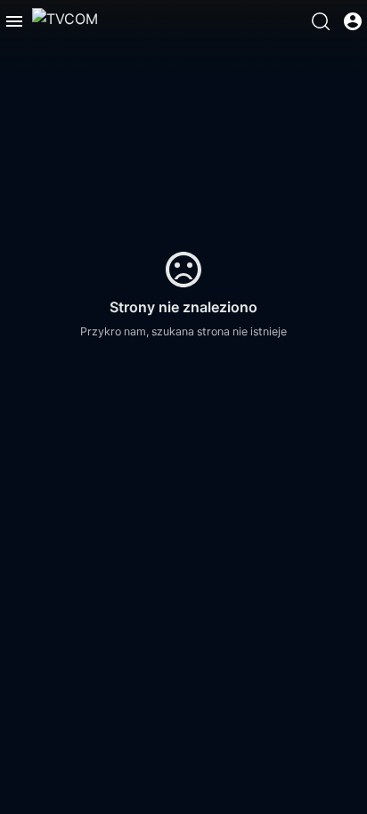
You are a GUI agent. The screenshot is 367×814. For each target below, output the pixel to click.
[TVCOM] (65, 21)
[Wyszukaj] (320, 21)
